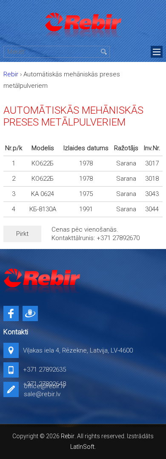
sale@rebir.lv (42, 394)
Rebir (67, 436)
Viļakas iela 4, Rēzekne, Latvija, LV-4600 (78, 350)
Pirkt (22, 234)
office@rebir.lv (44, 386)
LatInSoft (82, 446)
